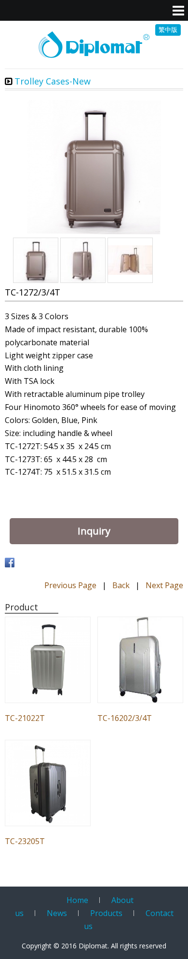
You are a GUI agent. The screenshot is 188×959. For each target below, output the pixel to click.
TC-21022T (25, 718)
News (57, 913)
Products (106, 913)
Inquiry (94, 530)
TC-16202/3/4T (124, 718)
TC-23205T (25, 841)
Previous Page (70, 585)
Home (77, 900)
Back (121, 585)
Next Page (164, 585)
